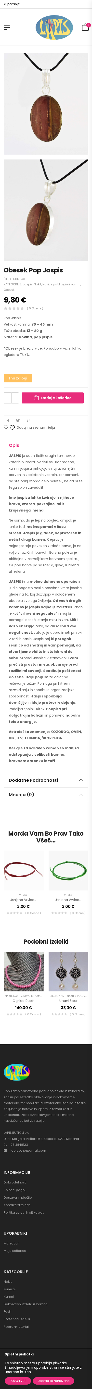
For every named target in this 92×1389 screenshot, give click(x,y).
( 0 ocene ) (35, 308)
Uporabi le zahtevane (53, 1381)
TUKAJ (25, 354)
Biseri (53, 996)
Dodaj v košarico (56, 397)
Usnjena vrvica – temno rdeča (36, 899)
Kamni (9, 1296)
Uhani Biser (68, 1000)
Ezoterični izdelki (17, 1319)
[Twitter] (18, 420)
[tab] (46, 445)
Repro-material (16, 1326)
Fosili (7, 1311)
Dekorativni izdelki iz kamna (26, 1304)
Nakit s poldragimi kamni (61, 284)
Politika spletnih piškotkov (24, 1212)
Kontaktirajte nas (17, 1205)
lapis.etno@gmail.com (28, 1150)
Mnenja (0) (21, 795)
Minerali (10, 1289)
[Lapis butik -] (54, 27)
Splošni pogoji (15, 1190)
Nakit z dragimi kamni (28, 996)
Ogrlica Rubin (24, 1000)
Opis (14, 445)
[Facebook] (8, 420)
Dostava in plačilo (18, 1197)
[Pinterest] (28, 420)
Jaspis (28, 284)
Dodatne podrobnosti (33, 780)
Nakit (37, 284)
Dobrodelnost (15, 1182)
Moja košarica (15, 1250)
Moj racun (11, 1243)
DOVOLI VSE (18, 1381)
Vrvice (23, 895)
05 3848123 (19, 1144)
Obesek (9, 290)
